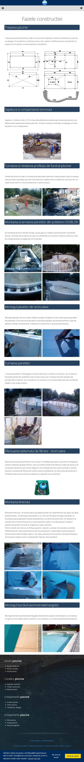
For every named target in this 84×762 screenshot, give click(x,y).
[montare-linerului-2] (61, 556)
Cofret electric (12, 705)
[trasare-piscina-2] (61, 76)
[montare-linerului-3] (23, 585)
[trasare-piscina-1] (23, 70)
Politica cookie (65, 746)
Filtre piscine (11, 720)
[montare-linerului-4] (61, 585)
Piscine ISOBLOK (13, 666)
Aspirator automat (13, 684)
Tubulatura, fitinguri (14, 707)
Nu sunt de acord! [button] (56, 756)
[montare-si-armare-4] (61, 287)
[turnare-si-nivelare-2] (61, 202)
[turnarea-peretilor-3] (23, 431)
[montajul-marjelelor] (23, 638)
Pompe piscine (12, 723)
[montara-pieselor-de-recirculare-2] (61, 343)
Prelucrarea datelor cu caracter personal (43, 746)
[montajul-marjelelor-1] (61, 638)
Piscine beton (12, 671)
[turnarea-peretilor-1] (23, 402)
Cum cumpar (35, 741)
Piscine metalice (12, 669)
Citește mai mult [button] (34, 759)
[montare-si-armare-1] (23, 258)
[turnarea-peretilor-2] (61, 402)
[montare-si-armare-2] (61, 258)
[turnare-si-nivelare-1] (23, 202)
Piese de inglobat (13, 725)
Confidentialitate (47, 741)
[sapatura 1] (42, 146)
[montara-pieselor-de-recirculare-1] (23, 343)
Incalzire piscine (12, 702)
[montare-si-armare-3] (23, 287)
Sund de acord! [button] (73, 756)
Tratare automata (13, 687)
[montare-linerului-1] (23, 556)
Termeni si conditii (20, 746)
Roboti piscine (12, 689)
